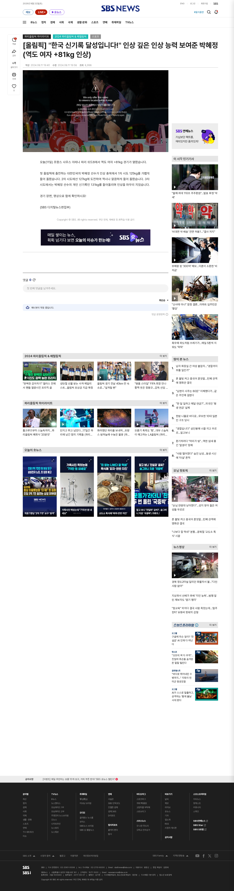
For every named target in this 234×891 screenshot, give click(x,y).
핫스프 (174, 652)
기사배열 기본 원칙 (148, 875)
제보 (167, 803)
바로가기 (168, 793)
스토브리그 (141, 811)
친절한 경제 (113, 807)
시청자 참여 (47, 856)
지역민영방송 (180, 856)
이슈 (25, 836)
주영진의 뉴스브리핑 (60, 815)
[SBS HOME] (216, 3)
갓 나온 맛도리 (143, 826)
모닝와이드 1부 (57, 807)
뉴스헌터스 (55, 803)
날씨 (167, 799)
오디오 (82, 812)
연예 (105, 22)
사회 (61, 22)
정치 (43, 22)
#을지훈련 (199, 12)
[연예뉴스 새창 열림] (195, 136)
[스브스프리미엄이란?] (197, 625)
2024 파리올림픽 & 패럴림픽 (71, 36)
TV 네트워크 (28, 832)
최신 (25, 799)
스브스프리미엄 (199, 793)
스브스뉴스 (141, 820)
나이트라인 (55, 824)
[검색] (208, 12)
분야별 (25, 793)
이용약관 (74, 856)
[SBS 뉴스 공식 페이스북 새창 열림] (203, 855)
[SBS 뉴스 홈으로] (120, 8)
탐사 (110, 834)
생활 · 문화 (27, 819)
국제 (70, 22)
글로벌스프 (176, 670)
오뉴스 (54, 819)
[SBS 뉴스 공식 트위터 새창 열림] (209, 855)
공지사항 (168, 837)
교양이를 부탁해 (143, 807)
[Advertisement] (95, 334)
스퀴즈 (196, 811)
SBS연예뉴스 (199, 820)
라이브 (167, 807)
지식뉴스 (197, 799)
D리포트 (111, 815)
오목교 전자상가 (143, 830)
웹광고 (62, 856)
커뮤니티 (197, 807)
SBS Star (198, 825)
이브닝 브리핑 (85, 803)
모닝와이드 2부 (57, 811)
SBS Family (160, 856)
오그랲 (174, 633)
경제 (52, 22)
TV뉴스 (129, 22)
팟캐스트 (197, 803)
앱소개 (167, 819)
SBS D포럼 (198, 829)
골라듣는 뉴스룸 (86, 817)
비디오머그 (141, 793)
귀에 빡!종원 (142, 803)
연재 (110, 793)
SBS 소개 (29, 856)
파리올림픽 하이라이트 (36, 36)
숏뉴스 (167, 811)
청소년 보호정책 (165, 875)
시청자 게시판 (170, 828)
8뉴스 (33, 22)
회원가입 (204, 3)
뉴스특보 (55, 832)
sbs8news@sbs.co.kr (123, 867)
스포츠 (94, 22)
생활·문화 (82, 22)
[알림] (216, 12)
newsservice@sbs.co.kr (118, 872)
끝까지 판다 (113, 830)
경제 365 (112, 811)
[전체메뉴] (24, 22)
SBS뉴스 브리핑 (87, 826)
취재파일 (116, 22)
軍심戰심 (84, 799)
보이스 (82, 821)
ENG (182, 3)
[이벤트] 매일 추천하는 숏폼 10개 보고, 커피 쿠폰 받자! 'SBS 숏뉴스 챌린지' (79, 779)
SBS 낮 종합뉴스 (87, 830)
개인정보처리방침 (90, 856)
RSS (167, 824)
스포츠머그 (141, 799)
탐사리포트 (112, 824)
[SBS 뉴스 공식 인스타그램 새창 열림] (216, 855)
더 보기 (162, 355)
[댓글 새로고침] (34, 280)
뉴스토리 (55, 828)
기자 (167, 815)
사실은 (111, 799)
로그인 (192, 3)
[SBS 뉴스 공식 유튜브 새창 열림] (197, 856)
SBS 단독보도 (114, 803)
